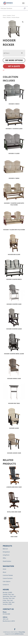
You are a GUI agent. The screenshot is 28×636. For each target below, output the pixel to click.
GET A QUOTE (14, 66)
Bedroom (5, 549)
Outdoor (9, 15)
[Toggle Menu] (23, 3)
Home (4, 15)
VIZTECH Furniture (19, 634)
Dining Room (6, 552)
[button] (22, 22)
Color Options (6, 581)
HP (3, 70)
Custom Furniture (7, 578)
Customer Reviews (8, 575)
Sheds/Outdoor (7, 561)
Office (4, 558)
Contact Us (6, 584)
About (4, 572)
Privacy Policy (22, 632)
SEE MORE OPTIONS (14, 60)
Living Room (6, 555)
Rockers (9, 17)
